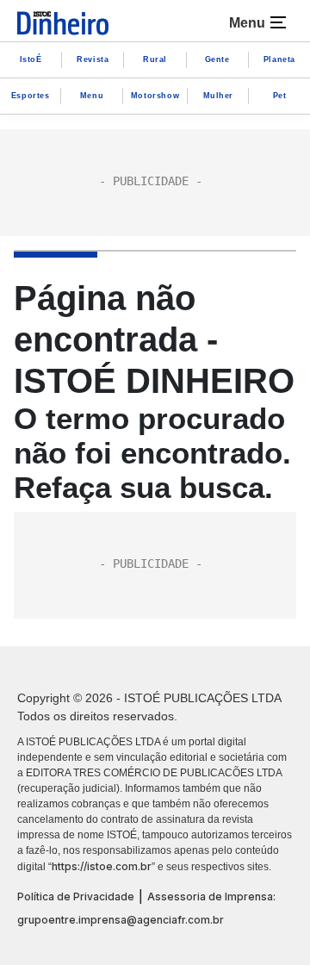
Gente (217, 59)
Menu (91, 95)
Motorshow (155, 95)
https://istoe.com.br (102, 866)
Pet (280, 95)
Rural (155, 59)
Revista (92, 59)
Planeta (279, 59)
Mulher (218, 95)
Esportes (30, 95)
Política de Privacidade (75, 896)
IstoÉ (31, 59)
